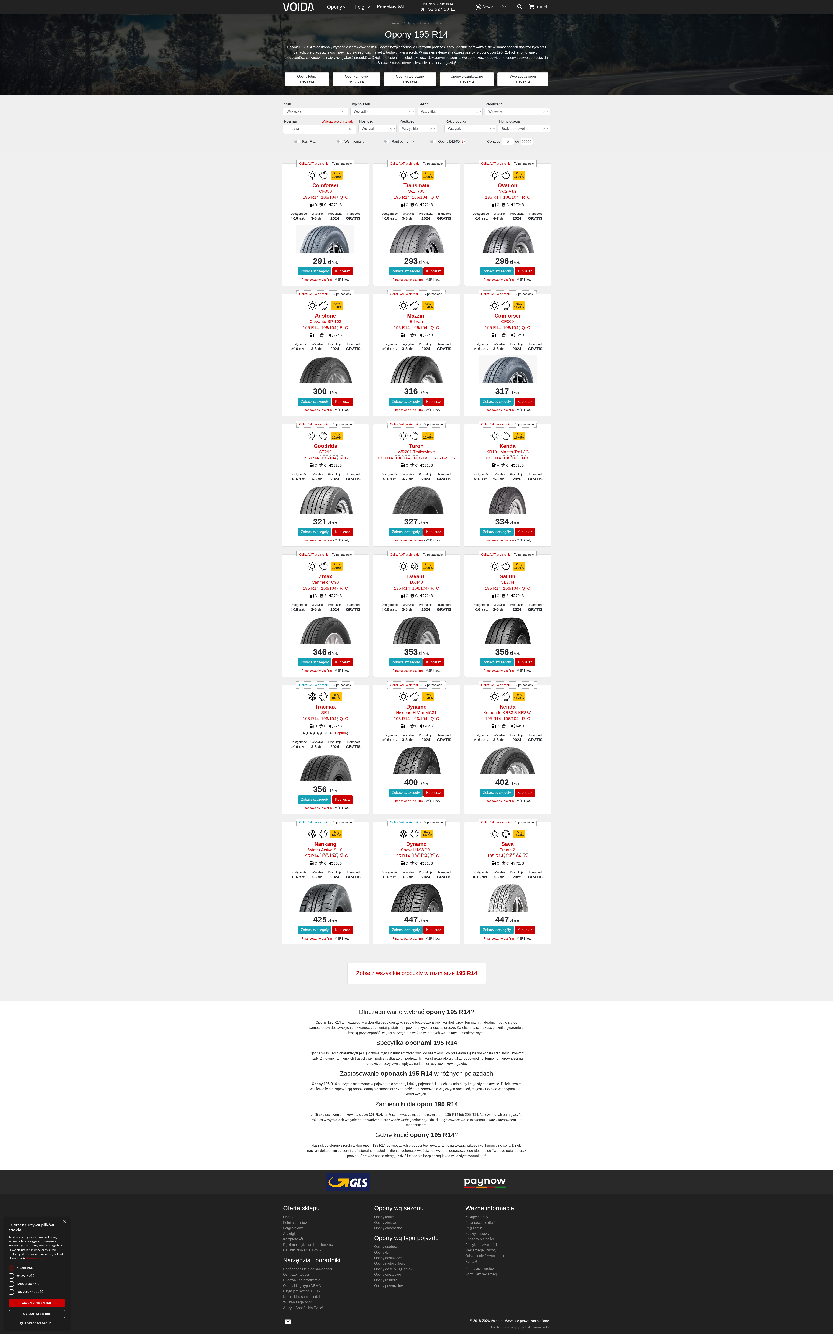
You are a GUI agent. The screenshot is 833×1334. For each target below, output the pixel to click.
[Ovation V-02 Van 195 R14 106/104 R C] (507, 245)
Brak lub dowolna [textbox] (523, 129)
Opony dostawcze (388, 1258)
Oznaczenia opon (296, 1274)
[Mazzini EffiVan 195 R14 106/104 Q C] (416, 378)
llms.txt (495, 1327)
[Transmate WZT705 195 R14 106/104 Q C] (416, 248)
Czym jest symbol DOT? (301, 1291)
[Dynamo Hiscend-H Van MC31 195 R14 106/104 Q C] (416, 768)
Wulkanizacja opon (298, 1302)
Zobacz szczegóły (315, 271)
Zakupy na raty (476, 1217)
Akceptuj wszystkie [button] (36, 1303)
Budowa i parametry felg (301, 1280)
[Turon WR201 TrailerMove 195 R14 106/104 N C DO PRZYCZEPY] (416, 509)
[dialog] (36, 1273)
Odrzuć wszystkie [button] (37, 1314)
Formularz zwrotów (480, 1268)
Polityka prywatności (481, 1245)
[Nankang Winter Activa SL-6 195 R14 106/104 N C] (325, 908)
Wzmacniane (354, 141)
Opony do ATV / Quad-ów (393, 1269)
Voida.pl (396, 23)
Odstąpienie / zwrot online (485, 1256)
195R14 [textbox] (319, 129)
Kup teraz (342, 271)
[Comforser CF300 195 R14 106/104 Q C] (507, 376)
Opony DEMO (449, 141)
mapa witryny (511, 1327)
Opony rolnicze (385, 1280)
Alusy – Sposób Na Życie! (303, 1308)
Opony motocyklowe (389, 1263)
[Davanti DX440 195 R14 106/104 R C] (416, 636)
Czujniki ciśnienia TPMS (302, 1250)
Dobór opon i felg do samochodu (308, 1269)
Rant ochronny (403, 141)
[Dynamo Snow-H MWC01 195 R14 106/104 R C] (416, 906)
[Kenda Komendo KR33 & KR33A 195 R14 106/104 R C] (507, 765)
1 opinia (341, 733)
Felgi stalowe (293, 1228)
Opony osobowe (386, 1247)
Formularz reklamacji (481, 1274)
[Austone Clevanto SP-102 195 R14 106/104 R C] (325, 377)
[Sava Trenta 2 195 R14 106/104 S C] (507, 901)
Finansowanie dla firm (317, 279)
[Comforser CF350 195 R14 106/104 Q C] (325, 245)
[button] (37, 1323)
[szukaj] (520, 7)
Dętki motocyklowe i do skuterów (308, 1245)
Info (501, 7)
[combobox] (315, 111)
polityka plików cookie (536, 1327)
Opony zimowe (385, 1222)
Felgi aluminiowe (296, 1222)
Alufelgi (289, 1234)
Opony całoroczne (388, 1228)
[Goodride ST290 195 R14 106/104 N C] (325, 502)
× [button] (64, 1221)
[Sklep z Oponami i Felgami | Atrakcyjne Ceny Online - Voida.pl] (300, 7)
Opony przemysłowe (390, 1286)
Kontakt (471, 1261)
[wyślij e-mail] (288, 1321)
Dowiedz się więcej (39, 1258)
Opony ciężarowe (387, 1274)
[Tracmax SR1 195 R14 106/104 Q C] (325, 777)
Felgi (360, 7)
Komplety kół (390, 6)
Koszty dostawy (477, 1234)
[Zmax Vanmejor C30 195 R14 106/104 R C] (325, 635)
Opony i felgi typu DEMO (302, 1286)
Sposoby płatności (479, 1239)
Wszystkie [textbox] (315, 111)
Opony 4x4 (382, 1252)
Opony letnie (384, 1217)
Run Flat (308, 141)
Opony (334, 7)
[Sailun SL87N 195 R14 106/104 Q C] (508, 641)
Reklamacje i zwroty (480, 1250)
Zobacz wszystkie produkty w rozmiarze (416, 973)
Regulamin (473, 1228)
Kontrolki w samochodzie (302, 1297)
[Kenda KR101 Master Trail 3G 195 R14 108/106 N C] (507, 501)
